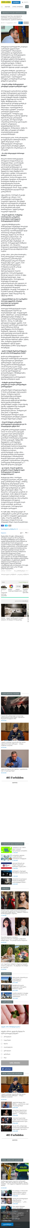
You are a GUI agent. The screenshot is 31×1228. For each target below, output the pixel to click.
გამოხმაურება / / (22, 571)
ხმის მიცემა (15, 1063)
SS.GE (3, 582)
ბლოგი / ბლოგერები (17, 6)
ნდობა (6, 1043)
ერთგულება (7, 1036)
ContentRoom (21, 601)
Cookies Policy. (7, 1220)
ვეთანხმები (7, 1224)
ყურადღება (7, 1050)
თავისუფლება (8, 1047)
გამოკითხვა (7, 1002)
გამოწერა (16, 2)
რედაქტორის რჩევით (10, 694)
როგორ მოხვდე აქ (23, 582)
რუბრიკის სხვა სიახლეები (12, 844)
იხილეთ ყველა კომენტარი (8, 574)
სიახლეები (7, 6)
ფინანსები (7, 1054)
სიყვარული (7, 1040)
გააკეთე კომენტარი (23, 574)
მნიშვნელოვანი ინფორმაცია (13, 13)
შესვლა (26, 2)
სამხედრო (6, 974)
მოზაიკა (5, 889)
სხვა (5, 1057)
